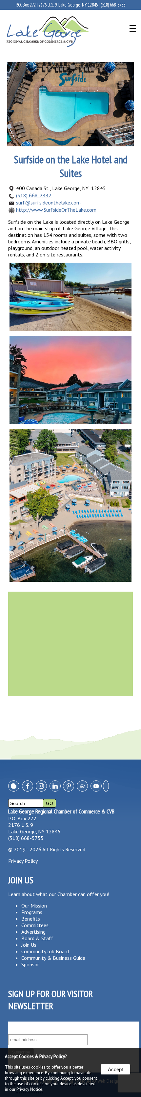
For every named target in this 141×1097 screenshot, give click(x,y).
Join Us (28, 944)
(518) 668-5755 (113, 5)
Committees (35, 925)
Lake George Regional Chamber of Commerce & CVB (61, 811)
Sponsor (30, 964)
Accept (115, 1069)
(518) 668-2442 (33, 195)
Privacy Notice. (29, 1089)
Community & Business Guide (53, 958)
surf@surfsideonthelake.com (48, 202)
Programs (31, 912)
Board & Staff (37, 938)
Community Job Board (45, 951)
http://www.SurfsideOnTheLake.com (56, 209)
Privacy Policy (23, 861)
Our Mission (34, 905)
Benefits (30, 918)
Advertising (33, 931)
